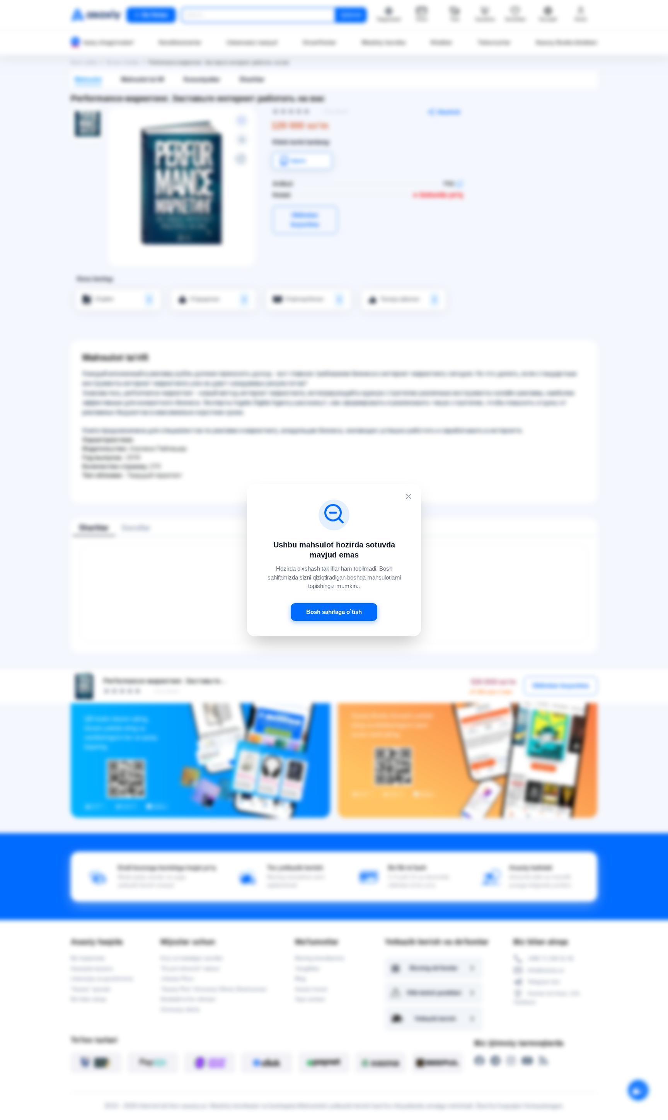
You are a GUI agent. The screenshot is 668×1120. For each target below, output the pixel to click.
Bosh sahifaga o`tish (334, 611)
